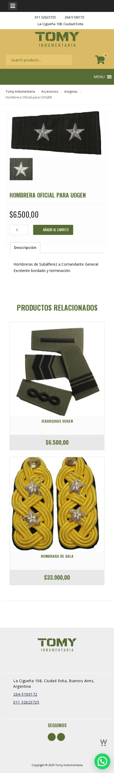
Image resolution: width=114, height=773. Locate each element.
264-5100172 (74, 17)
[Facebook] (52, 737)
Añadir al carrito (56, 229)
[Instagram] (61, 737)
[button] (99, 77)
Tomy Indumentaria (20, 91)
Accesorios (49, 91)
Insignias (70, 91)
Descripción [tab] (25, 247)
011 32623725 (45, 17)
